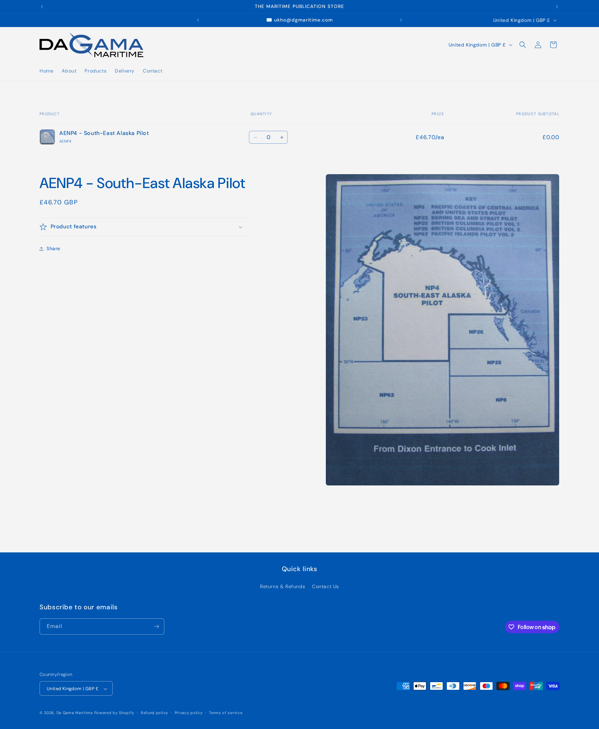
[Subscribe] (156, 626)
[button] (522, 44)
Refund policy (154, 712)
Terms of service (225, 712)
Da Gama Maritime (75, 713)
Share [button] (53, 248)
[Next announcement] (557, 6)
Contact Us (325, 586)
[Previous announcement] (42, 6)
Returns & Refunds (282, 586)
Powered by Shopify (114, 713)
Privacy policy (189, 712)
